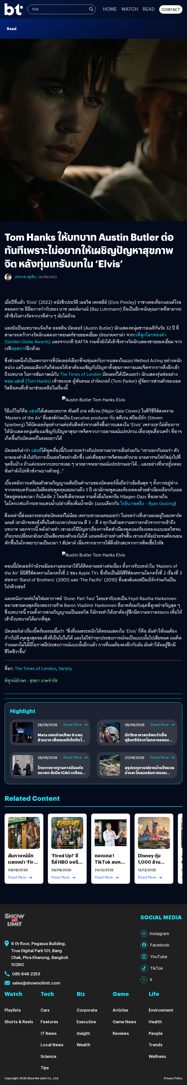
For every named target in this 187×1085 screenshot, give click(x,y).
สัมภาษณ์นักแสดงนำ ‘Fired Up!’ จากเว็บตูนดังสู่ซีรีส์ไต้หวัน (24, 865)
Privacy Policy (173, 1078)
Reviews (121, 1033)
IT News (49, 1033)
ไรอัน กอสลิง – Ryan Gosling (147, 503)
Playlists (13, 1010)
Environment (161, 1010)
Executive (86, 1021)
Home (110, 8)
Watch (129, 8)
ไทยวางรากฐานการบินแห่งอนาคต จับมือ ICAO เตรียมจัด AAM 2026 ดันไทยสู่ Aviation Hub (62, 775)
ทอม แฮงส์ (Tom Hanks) (28, 381)
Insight (83, 1033)
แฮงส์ (34, 411)
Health (155, 1021)
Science (48, 1056)
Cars (45, 1010)
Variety (65, 668)
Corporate (87, 1010)
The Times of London (80, 374)
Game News (124, 1021)
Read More (72, 725)
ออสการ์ (18, 348)
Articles (120, 1010)
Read (149, 8)
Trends (155, 1044)
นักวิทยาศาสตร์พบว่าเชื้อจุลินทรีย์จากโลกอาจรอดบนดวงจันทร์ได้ (148, 740)
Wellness (157, 1056)
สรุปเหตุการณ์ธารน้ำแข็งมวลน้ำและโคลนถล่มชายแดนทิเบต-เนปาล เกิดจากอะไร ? (149, 773)
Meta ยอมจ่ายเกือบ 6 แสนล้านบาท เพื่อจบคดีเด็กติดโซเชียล (61, 740)
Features (49, 1021)
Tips (45, 1067)
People (156, 1033)
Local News (52, 1044)
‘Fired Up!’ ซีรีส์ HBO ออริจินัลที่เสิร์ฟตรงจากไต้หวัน (66, 865)
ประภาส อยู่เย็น (25, 277)
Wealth (83, 1044)
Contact (170, 9)
